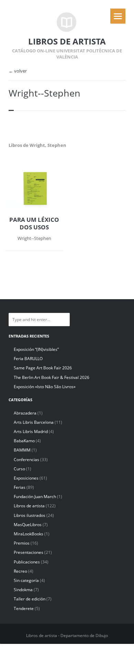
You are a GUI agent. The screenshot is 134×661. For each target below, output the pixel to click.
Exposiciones (26, 478)
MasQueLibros (28, 524)
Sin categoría (26, 580)
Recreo (20, 571)
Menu (117, 16)
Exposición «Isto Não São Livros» (45, 387)
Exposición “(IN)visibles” (36, 349)
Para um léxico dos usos (34, 223)
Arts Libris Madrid (31, 431)
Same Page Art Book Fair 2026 (43, 368)
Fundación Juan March (35, 496)
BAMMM (22, 450)
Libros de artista (29, 506)
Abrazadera (25, 413)
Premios (22, 543)
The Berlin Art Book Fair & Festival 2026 (51, 377)
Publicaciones (27, 562)
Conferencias (26, 459)
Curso (19, 469)
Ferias (19, 487)
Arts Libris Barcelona (34, 422)
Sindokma (23, 590)
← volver (18, 71)
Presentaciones (28, 552)
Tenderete (24, 608)
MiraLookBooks (28, 534)
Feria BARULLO (28, 358)
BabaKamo (24, 441)
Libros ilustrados (29, 515)
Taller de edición (29, 599)
